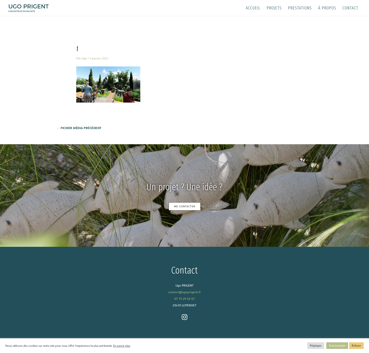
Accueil (253, 7)
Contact (350, 7)
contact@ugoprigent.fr (184, 292)
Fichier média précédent (79, 128)
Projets (274, 7)
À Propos (327, 7)
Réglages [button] (316, 345)
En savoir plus (121, 345)
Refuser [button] (356, 345)
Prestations (300, 7)
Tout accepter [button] (337, 345)
